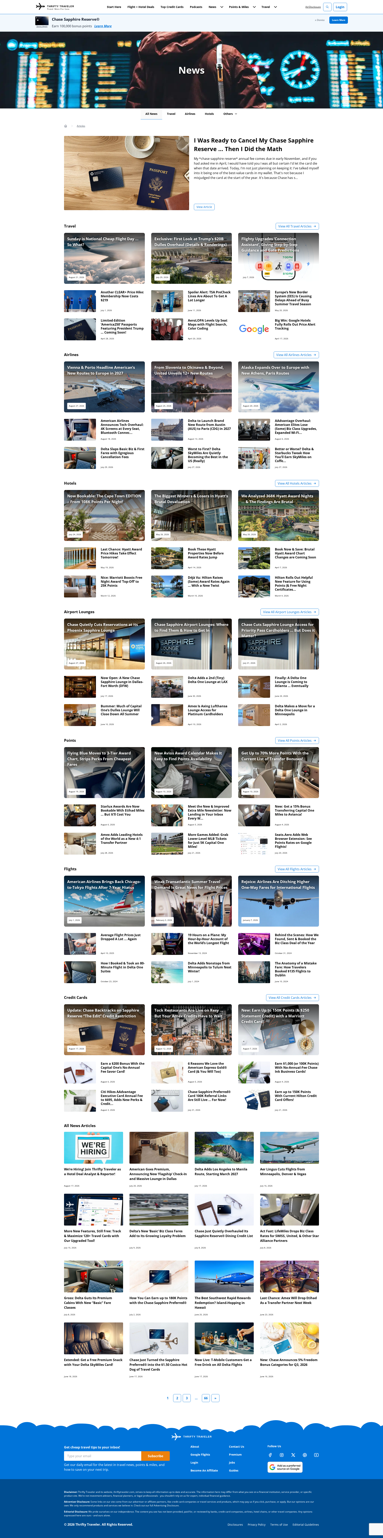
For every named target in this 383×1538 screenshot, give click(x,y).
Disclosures (235, 1524)
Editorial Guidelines (306, 1524)
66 (206, 1398)
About (195, 1446)
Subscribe (155, 1456)
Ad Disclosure (313, 7)
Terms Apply (41, 26)
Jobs (232, 1462)
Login (340, 7)
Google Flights (200, 1454)
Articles (81, 126)
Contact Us (236, 1446)
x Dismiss (320, 20)
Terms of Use (279, 1524)
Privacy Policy (257, 1524)
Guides (233, 1470)
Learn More (103, 26)
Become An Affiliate (204, 1470)
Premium (235, 1454)
